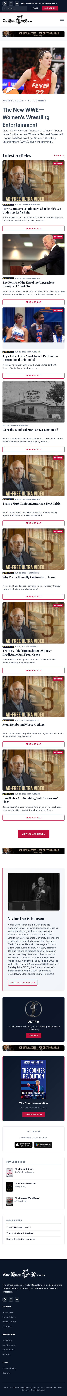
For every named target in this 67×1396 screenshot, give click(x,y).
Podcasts (7, 1326)
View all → (59, 155)
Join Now (33, 1035)
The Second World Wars (26, 1198)
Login (34, 8)
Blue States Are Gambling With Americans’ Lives (30, 800)
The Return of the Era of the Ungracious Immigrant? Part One (28, 284)
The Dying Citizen (23, 1169)
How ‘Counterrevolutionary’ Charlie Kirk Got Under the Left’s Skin (31, 210)
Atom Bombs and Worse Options (23, 724)
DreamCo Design (38, 1390)
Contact (6, 1373)
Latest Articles (9, 1317)
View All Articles (33, 834)
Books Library (9, 1321)
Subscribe (50, 8)
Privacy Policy (9, 1368)
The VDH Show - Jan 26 (18, 1227)
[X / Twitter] (11, 3)
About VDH (7, 1312)
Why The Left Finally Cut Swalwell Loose (28, 577)
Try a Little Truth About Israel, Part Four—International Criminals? (30, 358)
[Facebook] (4, 3)
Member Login (9, 1345)
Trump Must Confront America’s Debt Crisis (31, 503)
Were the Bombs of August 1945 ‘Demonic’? (30, 430)
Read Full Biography (23, 982)
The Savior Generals (25, 1183)
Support (6, 1354)
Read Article (33, 228)
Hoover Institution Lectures (20, 1239)
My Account (8, 1349)
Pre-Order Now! (33, 1114)
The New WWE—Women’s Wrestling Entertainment (26, 117)
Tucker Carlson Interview (19, 1233)
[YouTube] (17, 3)
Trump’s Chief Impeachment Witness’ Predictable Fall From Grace (27, 652)
